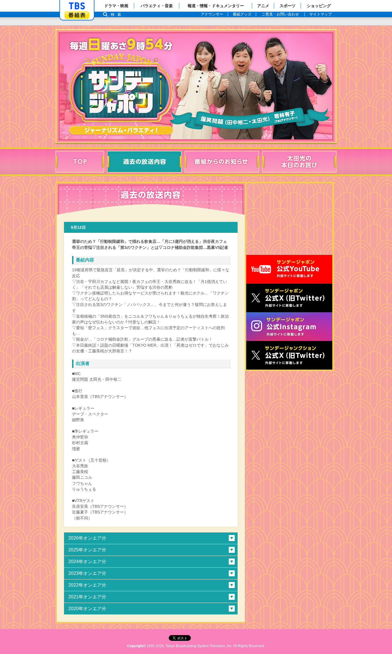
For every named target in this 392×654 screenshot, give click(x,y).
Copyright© (136, 646)
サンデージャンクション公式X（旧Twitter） (289, 355)
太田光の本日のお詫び (299, 161)
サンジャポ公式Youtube (289, 269)
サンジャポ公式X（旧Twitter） (289, 298)
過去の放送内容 (144, 161)
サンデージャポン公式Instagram (289, 326)
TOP (79, 161)
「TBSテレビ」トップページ (77, 6)
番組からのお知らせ (222, 161)
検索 (117, 14)
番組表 (77, 15)
